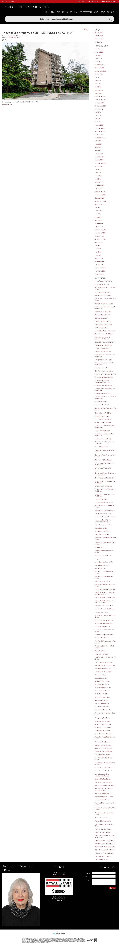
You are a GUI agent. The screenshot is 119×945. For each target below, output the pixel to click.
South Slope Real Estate (102, 730)
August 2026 (99, 52)
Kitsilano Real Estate (101, 547)
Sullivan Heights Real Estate (103, 745)
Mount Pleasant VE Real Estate (105, 589)
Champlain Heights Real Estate (104, 342)
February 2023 (99, 157)
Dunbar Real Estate (101, 401)
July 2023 (98, 141)
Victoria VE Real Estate (102, 800)
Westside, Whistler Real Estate (105, 843)
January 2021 (99, 226)
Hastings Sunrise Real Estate (104, 502)
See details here (7, 104)
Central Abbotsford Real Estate (105, 331)
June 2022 (98, 172)
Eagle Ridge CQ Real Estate (103, 413)
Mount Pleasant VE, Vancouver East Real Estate (104, 593)
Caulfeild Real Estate (101, 327)
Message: (87, 880)
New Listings (99, 35)
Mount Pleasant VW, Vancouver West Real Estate (105, 601)
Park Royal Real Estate (102, 638)
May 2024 (98, 118)
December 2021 (100, 191)
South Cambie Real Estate (103, 721)
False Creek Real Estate (102, 430)
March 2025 (99, 90)
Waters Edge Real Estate (103, 821)
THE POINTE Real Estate (103, 767)
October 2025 (99, 68)
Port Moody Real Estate (102, 668)
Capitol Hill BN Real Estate (103, 324)
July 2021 (98, 207)
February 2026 (99, 65)
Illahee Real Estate (101, 528)
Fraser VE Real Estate (102, 447)
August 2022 (99, 166)
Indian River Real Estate (102, 531)
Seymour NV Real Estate (103, 710)
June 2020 (98, 249)
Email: (87, 876)
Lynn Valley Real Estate (102, 565)
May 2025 (98, 84)
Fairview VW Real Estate (103, 422)
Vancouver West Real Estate (104, 796)
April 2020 (98, 255)
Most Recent (99, 49)
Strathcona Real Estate (102, 742)
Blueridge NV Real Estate (103, 292)
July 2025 (98, 77)
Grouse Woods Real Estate (103, 486)
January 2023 (99, 160)
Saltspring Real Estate (102, 700)
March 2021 (99, 220)
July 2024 (98, 112)
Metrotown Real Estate (102, 581)
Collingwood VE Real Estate (103, 359)
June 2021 (98, 211)
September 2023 (100, 138)
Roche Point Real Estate (102, 694)
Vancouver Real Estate (102, 793)
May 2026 (98, 61)
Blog (96, 12)
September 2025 (100, 71)
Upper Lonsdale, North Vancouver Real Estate (102, 775)
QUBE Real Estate (101, 678)
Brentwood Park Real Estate (104, 303)
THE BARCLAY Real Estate (103, 751)
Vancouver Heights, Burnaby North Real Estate (104, 789)
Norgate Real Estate (101, 612)
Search (110, 19)
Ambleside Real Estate (14, 37)
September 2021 (100, 201)
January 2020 (99, 264)
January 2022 (99, 188)
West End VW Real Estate (103, 832)
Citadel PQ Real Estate (102, 348)
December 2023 (100, 128)
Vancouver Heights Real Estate (104, 785)
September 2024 (100, 106)
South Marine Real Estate (103, 727)
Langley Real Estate (101, 559)
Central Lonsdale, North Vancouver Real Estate (102, 338)
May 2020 (98, 252)
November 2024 (100, 99)
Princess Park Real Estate (103, 672)
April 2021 (98, 217)
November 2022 (100, 163)
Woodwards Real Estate (102, 856)
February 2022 (99, 185)
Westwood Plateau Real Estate (105, 847)
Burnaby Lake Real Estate (103, 312)
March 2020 (99, 258)
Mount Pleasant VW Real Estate (105, 597)
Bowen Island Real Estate (103, 295)
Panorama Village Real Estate (104, 634)
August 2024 (99, 109)
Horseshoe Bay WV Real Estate (105, 517)
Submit (112, 888)
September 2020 (100, 239)
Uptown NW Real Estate (103, 779)
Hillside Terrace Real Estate (103, 513)
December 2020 (100, 230)
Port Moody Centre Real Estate (105, 665)
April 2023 (98, 150)
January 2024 (99, 125)
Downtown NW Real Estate (104, 377)
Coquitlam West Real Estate (104, 371)
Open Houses (99, 39)
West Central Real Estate (103, 829)
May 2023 (98, 147)
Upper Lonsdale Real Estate (104, 771)
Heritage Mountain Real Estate (104, 510)
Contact (110, 12)
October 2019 (99, 274)
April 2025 (98, 87)
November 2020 (100, 233)
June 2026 (98, 58)
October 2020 (99, 236)
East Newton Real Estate (103, 419)
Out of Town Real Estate (102, 626)
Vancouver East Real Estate (103, 782)
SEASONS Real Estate (102, 706)
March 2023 (99, 153)
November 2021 (100, 195)
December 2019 (100, 268)
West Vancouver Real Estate (104, 840)
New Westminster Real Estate (104, 609)
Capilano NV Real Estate (102, 321)
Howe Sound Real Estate (103, 525)
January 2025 (99, 93)
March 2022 (99, 182)
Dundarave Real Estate (102, 405)
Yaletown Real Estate (101, 859)
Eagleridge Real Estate (102, 416)
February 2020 (99, 261)
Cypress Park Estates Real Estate (105, 374)
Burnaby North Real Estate (103, 315)
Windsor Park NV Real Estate (104, 853)
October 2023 (99, 134)
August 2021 (99, 204)
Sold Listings (99, 42)
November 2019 (100, 271)
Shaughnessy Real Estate (103, 718)
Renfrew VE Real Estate (102, 681)
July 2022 (98, 169)
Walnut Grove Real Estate (103, 818)
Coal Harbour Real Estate (103, 351)
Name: (88, 873)
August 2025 (99, 74)
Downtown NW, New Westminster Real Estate (103, 381)
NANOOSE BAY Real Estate (104, 606)
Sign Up (11, 1)
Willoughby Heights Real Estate (105, 850)
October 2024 (99, 103)
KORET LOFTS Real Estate (103, 555)
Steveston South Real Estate (104, 734)
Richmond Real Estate (102, 684)
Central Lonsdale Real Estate (104, 334)
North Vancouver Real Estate (104, 623)
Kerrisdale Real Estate (102, 534)
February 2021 (99, 223)
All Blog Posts (99, 32)
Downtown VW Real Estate (103, 393)
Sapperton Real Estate (102, 703)
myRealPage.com (59, 934)
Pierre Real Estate (100, 651)
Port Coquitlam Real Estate (103, 662)
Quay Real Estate (100, 675)
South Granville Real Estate (103, 724)
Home (46, 12)
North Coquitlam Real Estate (104, 620)
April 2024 (98, 122)
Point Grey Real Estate (102, 654)
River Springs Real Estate (103, 687)
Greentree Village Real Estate (104, 478)
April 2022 (98, 179)
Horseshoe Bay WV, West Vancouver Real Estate (103, 521)
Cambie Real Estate (101, 318)
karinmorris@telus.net (59, 876)
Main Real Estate (100, 568)
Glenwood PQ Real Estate (103, 460)
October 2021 (99, 198)
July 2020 (98, 245)
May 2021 (98, 214)
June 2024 (98, 115)
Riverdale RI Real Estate (102, 691)
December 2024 (100, 96)
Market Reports (85, 12)
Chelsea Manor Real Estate (103, 345)
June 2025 (98, 80)
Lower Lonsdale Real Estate (104, 562)
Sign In (4, 1)
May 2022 (98, 176)
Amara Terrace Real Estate (103, 281)
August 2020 (99, 242)
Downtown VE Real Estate (103, 385)
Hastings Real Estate (101, 499)
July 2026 (98, 55)
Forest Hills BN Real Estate (103, 439)
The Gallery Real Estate (102, 754)
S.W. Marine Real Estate (102, 697)
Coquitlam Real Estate (102, 368)
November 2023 (100, 131)
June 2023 (98, 144)
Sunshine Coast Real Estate (103, 748)
